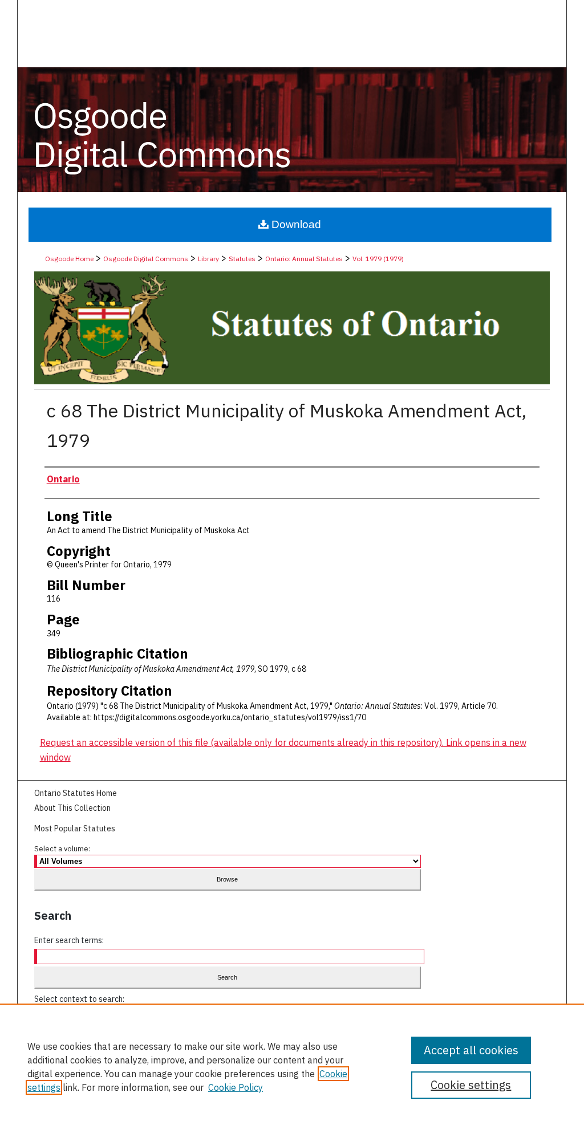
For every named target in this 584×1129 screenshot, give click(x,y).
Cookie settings (471, 1085)
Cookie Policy (235, 1087)
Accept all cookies (471, 1050)
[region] (292, 1066)
